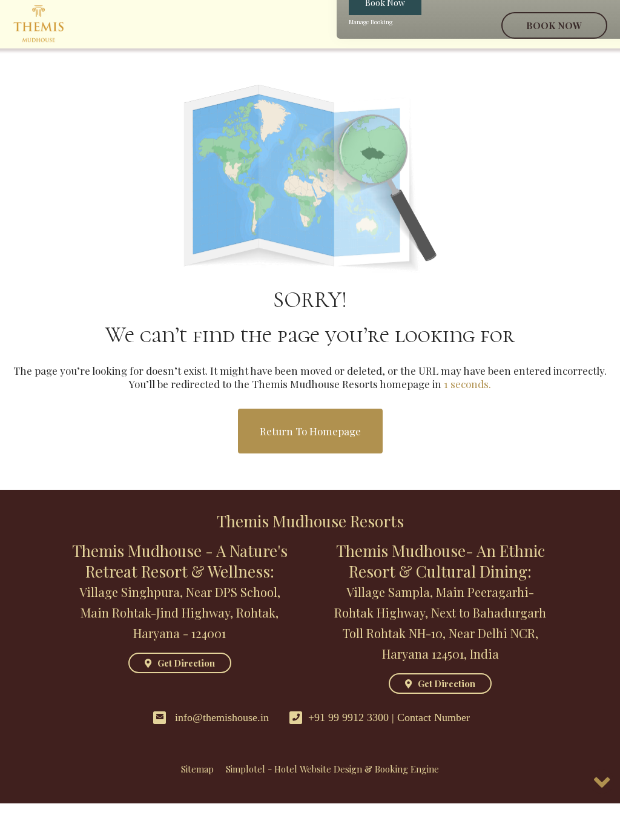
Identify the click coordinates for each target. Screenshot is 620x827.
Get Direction (186, 663)
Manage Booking (370, 22)
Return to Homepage (310, 431)
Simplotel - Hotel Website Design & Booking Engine (332, 769)
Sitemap (197, 769)
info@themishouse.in (222, 717)
